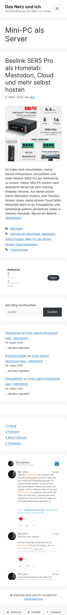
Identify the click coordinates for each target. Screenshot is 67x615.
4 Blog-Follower (16, 437)
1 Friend (10, 426)
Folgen (53, 277)
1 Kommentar (19, 249)
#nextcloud (13, 333)
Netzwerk (16, 228)
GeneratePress (33, 599)
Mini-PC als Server (38, 239)
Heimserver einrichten (25, 234)
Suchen (52, 312)
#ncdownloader (16, 356)
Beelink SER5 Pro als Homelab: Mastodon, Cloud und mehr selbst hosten (29, 75)
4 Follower (12, 431)
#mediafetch (14, 378)
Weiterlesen (13, 218)
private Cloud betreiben (21, 244)
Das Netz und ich (23, 6)
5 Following (13, 443)
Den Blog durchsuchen (20, 305)
